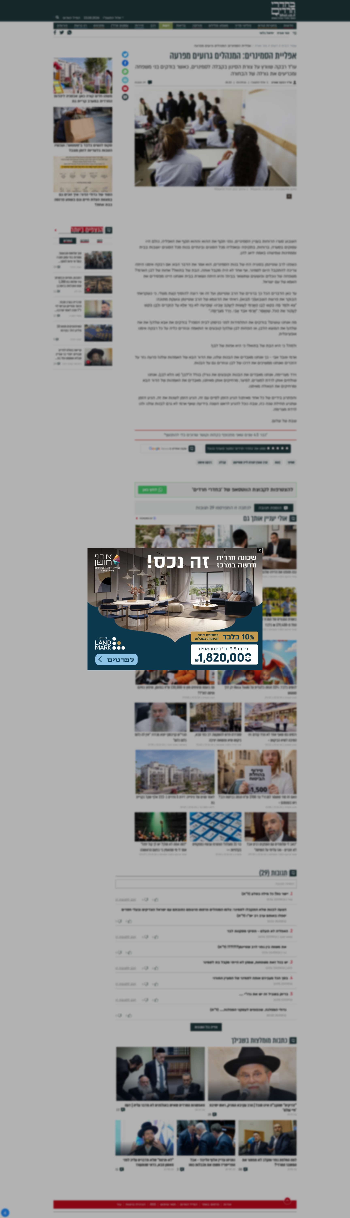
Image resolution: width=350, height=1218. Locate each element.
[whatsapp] (125, 175)
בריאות (181, 26)
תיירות (139, 26)
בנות (277, 565)
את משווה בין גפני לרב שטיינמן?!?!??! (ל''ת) (252, 1062)
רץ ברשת (80, 26)
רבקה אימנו (205, 565)
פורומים (62, 26)
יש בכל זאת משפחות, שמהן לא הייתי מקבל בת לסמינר (245, 1078)
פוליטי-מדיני (243, 26)
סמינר (291, 565)
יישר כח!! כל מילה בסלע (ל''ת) (265, 1009)
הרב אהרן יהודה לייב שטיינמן (250, 565)
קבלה (222, 565)
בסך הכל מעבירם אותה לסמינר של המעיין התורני (250, 1093)
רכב (153, 26)
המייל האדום (71, 18)
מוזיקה (197, 26)
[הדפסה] (125, 183)
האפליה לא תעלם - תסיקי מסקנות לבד (257, 1046)
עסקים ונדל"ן (119, 26)
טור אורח (283, 33)
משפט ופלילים (218, 26)
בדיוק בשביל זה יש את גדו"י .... (263, 1109)
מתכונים (98, 26)
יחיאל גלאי (266, 33)
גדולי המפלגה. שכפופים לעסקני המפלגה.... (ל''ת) (248, 1125)
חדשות (288, 26)
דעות (166, 26)
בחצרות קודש (267, 26)
